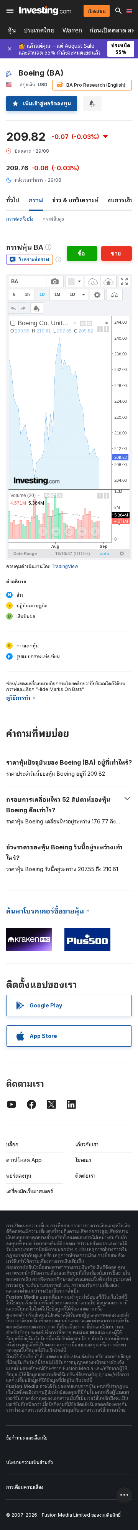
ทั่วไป (13, 200)
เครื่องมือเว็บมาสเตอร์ (29, 1191)
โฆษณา (83, 1160)
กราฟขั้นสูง (53, 219)
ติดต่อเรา (85, 1175)
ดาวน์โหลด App (24, 1160)
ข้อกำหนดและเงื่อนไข (27, 1438)
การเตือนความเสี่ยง (24, 1487)
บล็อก (12, 1144)
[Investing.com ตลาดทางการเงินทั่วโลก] (45, 10)
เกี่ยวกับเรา (87, 1144)
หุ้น (12, 30)
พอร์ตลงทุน (18, 1175)
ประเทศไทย (39, 30)
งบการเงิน (121, 200)
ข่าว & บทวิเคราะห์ (75, 200)
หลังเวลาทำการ (29, 180)
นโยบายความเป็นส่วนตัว (29, 1462)
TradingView (65, 566)
